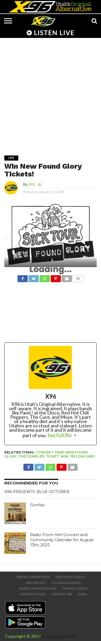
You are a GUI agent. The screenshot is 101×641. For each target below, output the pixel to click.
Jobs (82, 594)
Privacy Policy (75, 588)
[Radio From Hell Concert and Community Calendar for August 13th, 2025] (15, 543)
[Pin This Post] (56, 277)
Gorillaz (37, 504)
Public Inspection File (38, 588)
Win (64, 456)
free (59, 452)
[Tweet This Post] (34, 277)
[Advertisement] (50, 93)
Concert (44, 452)
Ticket (52, 456)
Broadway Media (58, 636)
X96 (31, 184)
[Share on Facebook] (23, 277)
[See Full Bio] (75, 435)
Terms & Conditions (33, 577)
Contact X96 (61, 594)
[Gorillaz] (15, 513)
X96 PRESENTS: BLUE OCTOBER (36, 491)
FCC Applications (66, 583)
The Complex (31, 456)
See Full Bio (59, 435)
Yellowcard (82, 456)
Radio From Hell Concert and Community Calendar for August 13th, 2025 (61, 539)
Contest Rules (32, 594)
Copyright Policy (70, 577)
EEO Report (36, 583)
